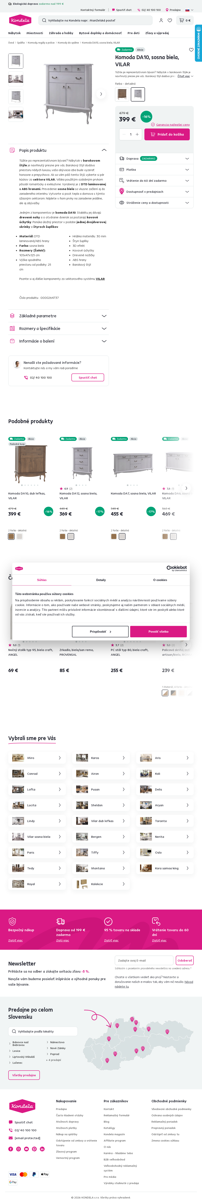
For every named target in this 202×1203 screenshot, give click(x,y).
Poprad (54, 1054)
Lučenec (17, 1062)
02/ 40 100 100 (151, 9)
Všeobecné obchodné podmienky (171, 1109)
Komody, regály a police (41, 42)
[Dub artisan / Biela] (165, 693)
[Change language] (189, 9)
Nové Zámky (57, 1048)
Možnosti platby (66, 1128)
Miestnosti (34, 33)
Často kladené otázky (69, 1115)
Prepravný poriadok (164, 1128)
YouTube (26, 1149)
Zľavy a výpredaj (157, 33)
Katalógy (109, 1128)
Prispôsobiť (98, 631)
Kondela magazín (114, 1134)
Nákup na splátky (66, 1134)
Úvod (11, 42)
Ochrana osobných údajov (167, 1115)
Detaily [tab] (101, 580)
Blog (106, 1121)
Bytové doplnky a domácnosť (100, 33)
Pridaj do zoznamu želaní (191, 49)
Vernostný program (68, 1158)
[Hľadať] (43, 20)
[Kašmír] (182, 693)
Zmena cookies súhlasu (165, 1140)
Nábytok (14, 33)
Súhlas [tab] (42, 580)
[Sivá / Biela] (190, 693)
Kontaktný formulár (93, 9)
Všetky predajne (24, 1075)
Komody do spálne (68, 42)
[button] (154, 158)
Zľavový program (66, 1151)
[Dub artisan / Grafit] (173, 693)
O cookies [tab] (160, 580)
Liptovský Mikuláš (24, 1056)
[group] (68, 94)
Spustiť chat (124, 9)
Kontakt (109, 1109)
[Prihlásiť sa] (161, 20)
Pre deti (133, 33)
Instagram (18, 1149)
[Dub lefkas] (122, 94)
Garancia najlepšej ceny (173, 124)
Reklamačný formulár (117, 1115)
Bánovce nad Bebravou (20, 1043)
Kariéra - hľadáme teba (118, 1153)
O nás (107, 1147)
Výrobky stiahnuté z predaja (121, 1183)
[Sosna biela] (138, 94)
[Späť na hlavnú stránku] (20, 20)
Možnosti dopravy (67, 1121)
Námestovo (57, 1042)
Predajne (175, 9)
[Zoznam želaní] (169, 20)
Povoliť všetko (158, 631)
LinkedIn (42, 1149)
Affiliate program (115, 1140)
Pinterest (34, 1149)
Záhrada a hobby (61, 33)
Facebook (10, 1149)
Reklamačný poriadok (165, 1121)
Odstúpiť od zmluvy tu (165, 1134)
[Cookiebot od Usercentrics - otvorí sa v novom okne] (169, 569)
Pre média (110, 1177)
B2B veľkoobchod (114, 1159)
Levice (16, 1050)
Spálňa (21, 42)
